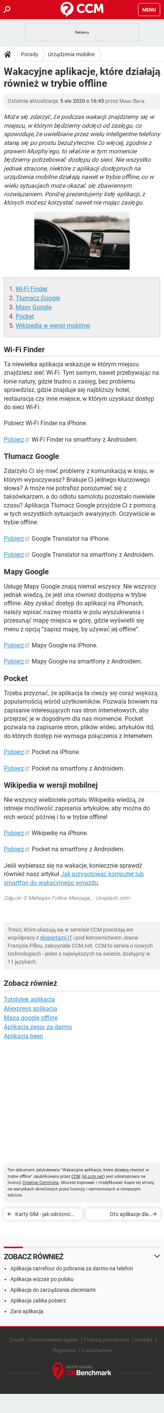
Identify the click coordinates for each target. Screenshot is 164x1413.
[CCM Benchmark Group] (82, 1371)
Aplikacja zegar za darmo (38, 1027)
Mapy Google (33, 307)
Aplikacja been (23, 1036)
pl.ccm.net (93, 1176)
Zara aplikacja (26, 1311)
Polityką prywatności (106, 1340)
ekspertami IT (56, 938)
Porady (29, 54)
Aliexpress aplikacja (30, 1008)
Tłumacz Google (38, 298)
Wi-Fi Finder (31, 289)
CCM (75, 1176)
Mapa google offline (31, 1017)
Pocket (25, 316)
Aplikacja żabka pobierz (38, 1301)
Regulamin (64, 1350)
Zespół (16, 1340)
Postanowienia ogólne (54, 1340)
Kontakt (143, 1340)
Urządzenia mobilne (71, 54)
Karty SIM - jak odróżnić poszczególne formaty (43, 1215)
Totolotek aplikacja (29, 999)
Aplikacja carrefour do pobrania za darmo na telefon (71, 1268)
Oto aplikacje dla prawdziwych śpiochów (121, 1215)
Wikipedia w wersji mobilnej (53, 325)
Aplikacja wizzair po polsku (42, 1279)
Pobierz (14, 439)
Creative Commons (41, 1182)
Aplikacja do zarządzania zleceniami (52, 1290)
